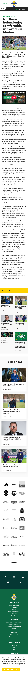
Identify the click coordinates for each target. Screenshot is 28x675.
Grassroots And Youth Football (14, 622)
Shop (14, 649)
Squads (14, 609)
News (14, 647)
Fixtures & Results (14, 605)
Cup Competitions (14, 637)
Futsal (14, 628)
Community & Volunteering (14, 626)
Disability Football (14, 624)
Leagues (14, 639)
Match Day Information (14, 611)
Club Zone (14, 615)
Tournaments (14, 607)
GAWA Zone (14, 613)
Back (2, 9)
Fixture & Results (14, 634)
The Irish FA (14, 645)
